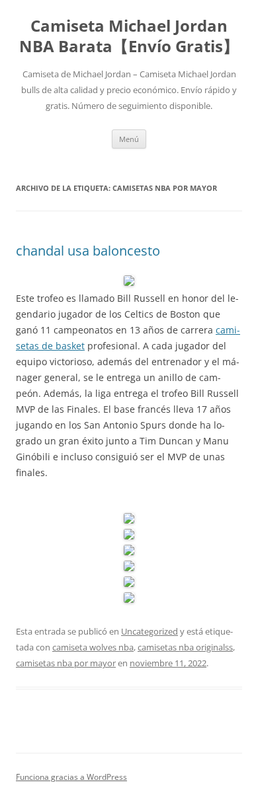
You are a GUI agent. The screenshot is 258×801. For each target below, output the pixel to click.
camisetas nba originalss (185, 647)
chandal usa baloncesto (88, 251)
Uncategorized (149, 631)
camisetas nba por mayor (66, 663)
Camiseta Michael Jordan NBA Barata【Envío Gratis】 (129, 36)
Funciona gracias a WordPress (71, 777)
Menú (129, 139)
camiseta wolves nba (93, 647)
